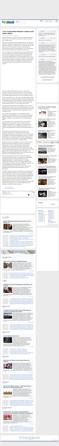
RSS (39, 438)
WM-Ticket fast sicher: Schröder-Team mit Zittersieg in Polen (21, 378)
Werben (29, 438)
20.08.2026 (50, 215)
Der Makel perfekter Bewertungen (16, 426)
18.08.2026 (50, 217)
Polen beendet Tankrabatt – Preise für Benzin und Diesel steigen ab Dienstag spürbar (27, 405)
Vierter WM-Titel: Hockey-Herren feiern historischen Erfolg (21, 375)
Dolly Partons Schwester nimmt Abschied (18, 276)
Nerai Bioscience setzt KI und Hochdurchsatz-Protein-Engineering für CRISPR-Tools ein (27, 303)
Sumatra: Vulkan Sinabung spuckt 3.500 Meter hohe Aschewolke (46, 146)
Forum (23, 438)
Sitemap (20, 437)
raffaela (42, 31)
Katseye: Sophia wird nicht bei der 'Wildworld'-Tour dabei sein (22, 275)
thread (57, 81)
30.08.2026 (41, 214)
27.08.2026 (41, 218)
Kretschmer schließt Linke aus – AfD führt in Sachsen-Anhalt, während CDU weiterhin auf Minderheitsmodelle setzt (32, 244)
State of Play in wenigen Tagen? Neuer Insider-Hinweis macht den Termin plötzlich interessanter (29, 324)
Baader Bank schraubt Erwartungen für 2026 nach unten (21, 402)
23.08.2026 (50, 211)
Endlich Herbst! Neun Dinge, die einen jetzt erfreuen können (22, 239)
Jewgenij (42, 42)
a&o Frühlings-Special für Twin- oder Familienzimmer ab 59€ (22, 274)
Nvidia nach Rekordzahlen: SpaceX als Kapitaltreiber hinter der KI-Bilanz (24, 302)
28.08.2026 (41, 216)
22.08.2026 (50, 213)
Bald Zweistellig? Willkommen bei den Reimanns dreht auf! (21, 352)
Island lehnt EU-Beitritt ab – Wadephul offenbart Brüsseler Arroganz (23, 245)
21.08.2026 (50, 214)
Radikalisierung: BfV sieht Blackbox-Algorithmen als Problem (17, 285)
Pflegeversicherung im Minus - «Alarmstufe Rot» (19, 237)
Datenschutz (25, 437)
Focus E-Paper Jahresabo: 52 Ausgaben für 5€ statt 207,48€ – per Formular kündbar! (26, 301)
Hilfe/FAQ (34, 438)
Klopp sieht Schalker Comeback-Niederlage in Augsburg (21, 377)
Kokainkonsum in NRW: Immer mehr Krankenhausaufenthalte (47, 119)
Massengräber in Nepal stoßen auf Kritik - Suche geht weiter (46, 131)
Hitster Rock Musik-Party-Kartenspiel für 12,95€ (19, 278)
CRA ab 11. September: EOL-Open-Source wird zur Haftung (21, 428)
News (26, 438)
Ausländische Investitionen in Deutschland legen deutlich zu (22, 241)
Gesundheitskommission (9, 188)
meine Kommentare (48, 225)
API (37, 438)
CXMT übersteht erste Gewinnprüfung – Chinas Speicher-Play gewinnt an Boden (26, 300)
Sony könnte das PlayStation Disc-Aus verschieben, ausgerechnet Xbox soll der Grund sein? (28, 325)
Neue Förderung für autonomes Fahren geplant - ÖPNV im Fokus (22, 236)
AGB (29, 437)
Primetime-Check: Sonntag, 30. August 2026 (18, 350)
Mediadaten (33, 437)
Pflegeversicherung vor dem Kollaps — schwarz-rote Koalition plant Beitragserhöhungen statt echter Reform (31, 401)
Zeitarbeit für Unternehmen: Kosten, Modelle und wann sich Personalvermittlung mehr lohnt (28, 427)
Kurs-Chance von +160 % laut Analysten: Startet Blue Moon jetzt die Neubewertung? (26, 431)
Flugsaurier (43, 54)
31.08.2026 (41, 211)
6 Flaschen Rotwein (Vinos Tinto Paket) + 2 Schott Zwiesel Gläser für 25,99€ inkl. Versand (27, 273)
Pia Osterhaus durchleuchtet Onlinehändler (18, 351)
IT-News (4, 280)
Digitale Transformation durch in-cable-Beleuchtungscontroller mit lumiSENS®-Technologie (28, 429)
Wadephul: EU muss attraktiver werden (17, 246)
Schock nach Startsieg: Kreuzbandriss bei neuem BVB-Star (21, 379)
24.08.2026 (41, 221)
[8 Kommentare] (5, 194)
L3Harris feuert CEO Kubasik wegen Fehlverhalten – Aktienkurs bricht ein (47, 167)
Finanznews (5, 382)
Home (20, 438)
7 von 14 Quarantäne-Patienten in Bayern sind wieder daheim (18, 32)
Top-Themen (5, 217)
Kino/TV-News (6, 332)
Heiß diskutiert (51, 222)
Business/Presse (7, 407)
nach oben (54, 439)
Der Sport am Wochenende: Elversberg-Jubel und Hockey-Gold (22, 374)
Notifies (56, 225)
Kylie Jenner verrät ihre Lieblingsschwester (15, 261)
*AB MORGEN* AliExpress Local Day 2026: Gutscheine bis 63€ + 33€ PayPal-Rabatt (26, 298)
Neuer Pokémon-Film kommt (11, 336)
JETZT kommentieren (48, 79)
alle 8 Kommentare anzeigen (48, 77)
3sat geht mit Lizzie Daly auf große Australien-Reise (20, 353)
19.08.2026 (50, 216)
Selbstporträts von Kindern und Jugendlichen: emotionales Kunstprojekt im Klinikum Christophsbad (18, 412)
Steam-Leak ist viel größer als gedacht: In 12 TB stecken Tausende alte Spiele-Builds (26, 327)
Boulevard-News (7, 257)
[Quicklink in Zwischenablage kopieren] (32, 192)
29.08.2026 (41, 215)
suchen (53, 204)
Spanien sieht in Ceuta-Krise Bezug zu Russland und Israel (21, 235)
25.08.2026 (41, 220)
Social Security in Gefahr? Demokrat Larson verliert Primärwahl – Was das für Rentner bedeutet (47, 107)
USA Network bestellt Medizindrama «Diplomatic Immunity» (47, 188)
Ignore (53, 225)
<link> (43, 34)
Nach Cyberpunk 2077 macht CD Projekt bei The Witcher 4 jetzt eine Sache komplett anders (28, 329)
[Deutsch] (41, 21)
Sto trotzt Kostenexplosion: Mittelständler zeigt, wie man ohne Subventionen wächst (26, 400)
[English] (42, 21)
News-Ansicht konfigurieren (53, 224)
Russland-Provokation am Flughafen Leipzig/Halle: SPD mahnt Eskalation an (25, 242)
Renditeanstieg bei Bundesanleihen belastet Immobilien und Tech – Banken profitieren (27, 404)
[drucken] (33, 192)
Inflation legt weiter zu (14, 240)
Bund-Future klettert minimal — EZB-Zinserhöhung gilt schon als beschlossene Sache (17, 386)
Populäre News (51, 221)
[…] (11, 232)
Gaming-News (6, 306)
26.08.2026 (41, 219)
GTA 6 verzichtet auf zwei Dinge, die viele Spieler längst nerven (22, 328)
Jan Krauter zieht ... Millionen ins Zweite (18, 348)
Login (47, 21)
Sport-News (5, 356)
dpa (17, 35)
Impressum (38, 437)
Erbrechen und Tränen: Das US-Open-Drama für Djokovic (16, 361)
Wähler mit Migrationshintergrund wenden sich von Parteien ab (17, 221)
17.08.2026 (50, 218)
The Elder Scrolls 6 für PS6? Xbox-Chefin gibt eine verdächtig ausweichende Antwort (17, 310)
